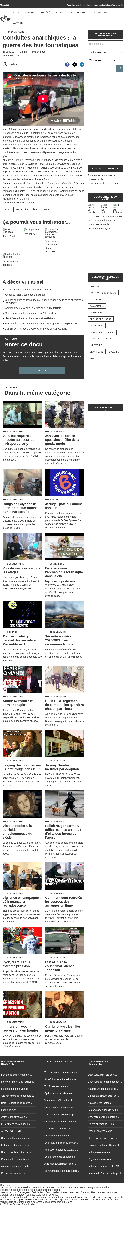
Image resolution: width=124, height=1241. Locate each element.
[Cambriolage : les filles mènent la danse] (64, 1005)
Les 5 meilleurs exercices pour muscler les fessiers (60, 1115)
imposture (96, 345)
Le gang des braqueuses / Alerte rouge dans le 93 (22, 767)
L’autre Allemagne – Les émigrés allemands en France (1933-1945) (104, 1124)
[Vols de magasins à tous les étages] (22, 547)
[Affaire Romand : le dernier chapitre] (22, 679)
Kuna (93, 358)
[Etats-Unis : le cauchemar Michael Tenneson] (64, 940)
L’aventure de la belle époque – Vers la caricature (105, 1082)
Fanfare (109, 339)
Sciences (60, 12)
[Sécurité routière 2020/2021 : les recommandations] (64, 615)
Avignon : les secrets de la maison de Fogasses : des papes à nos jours (15, 1166)
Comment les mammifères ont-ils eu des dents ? (17, 1159)
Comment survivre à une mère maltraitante (104, 1138)
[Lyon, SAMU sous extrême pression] (22, 940)
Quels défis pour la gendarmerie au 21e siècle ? (30, 313)
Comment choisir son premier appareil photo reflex (60, 1122)
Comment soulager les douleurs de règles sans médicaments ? (61, 1171)
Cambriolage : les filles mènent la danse (63, 1028)
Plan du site (28, 1204)
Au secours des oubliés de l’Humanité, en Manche (102, 1089)
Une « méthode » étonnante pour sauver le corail (16, 1138)
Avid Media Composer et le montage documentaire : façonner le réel (58, 1164)
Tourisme (49, 210)
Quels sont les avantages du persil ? (59, 1157)
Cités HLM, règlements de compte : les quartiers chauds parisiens (64, 705)
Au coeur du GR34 (11, 1131)
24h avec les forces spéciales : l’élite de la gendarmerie (62, 440)
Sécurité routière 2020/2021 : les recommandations (59, 640)
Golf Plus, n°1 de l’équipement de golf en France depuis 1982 (60, 1143)
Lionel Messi (97, 313)
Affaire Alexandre (100, 319)
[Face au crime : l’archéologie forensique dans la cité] (64, 547)
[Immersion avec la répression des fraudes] (22, 1005)
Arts (16, 12)
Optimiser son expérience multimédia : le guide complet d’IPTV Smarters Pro (60, 1093)
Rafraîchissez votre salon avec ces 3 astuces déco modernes (60, 1079)
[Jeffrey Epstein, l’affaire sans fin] (64, 482)
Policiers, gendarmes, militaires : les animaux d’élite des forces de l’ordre (63, 831)
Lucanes (114, 352)
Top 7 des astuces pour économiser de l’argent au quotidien (58, 1086)
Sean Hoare (96, 352)
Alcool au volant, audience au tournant (25, 294)
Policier (15, 55)
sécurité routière (26, 210)
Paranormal (101, 12)
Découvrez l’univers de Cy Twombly (102, 1075)
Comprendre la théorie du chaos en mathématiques (61, 1108)
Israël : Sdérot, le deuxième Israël (15, 1103)
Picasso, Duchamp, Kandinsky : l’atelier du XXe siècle (105, 1145)
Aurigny (94, 286)
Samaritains (97, 306)
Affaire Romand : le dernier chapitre (18, 703)
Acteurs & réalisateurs (99, 1103)
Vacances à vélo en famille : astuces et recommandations (59, 1101)
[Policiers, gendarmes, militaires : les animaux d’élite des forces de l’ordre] (64, 804)
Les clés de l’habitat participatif (104, 1173)
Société (45, 12)
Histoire (29, 12)
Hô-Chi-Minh (96, 326)
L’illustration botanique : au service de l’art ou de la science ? (105, 1096)
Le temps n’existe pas (99, 1152)
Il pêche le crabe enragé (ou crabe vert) (16, 1075)
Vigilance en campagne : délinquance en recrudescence (22, 901)
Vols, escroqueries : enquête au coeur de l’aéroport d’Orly (18, 440)
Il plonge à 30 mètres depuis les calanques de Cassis (18, 1145)
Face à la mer (8, 1110)
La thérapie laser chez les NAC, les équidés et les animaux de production (105, 1166)
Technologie (79, 12)
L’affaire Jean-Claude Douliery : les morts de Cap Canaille (36, 328)
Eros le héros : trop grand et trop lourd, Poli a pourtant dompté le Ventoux (44, 323)
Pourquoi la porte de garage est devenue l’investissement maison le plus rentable (61, 1150)
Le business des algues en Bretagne (15, 1124)
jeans (111, 332)
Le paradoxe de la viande (14, 1089)
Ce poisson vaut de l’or (13, 1173)
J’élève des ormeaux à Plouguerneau (13, 1117)
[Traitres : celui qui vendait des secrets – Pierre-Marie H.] (22, 615)
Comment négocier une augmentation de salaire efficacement (57, 1136)
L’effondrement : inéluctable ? (103, 1117)
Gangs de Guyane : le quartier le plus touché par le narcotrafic (20, 508)
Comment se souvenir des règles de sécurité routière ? (34, 308)
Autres (18, 23)
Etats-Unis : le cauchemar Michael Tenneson (60, 966)
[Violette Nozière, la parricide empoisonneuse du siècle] (22, 804)
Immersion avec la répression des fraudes (21, 1028)
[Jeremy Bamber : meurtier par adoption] (64, 744)
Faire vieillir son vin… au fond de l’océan (17, 1082)
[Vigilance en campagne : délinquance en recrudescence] (22, 876)
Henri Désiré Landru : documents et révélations (30, 318)
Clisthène (96, 300)
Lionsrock (96, 332)
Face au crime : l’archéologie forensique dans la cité (64, 572)
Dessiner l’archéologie (100, 1131)
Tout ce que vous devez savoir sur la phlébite (60, 1072)
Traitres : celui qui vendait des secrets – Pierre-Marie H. (19, 640)
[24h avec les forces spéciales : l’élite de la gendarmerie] (64, 414)
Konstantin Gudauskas (103, 293)
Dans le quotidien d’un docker (17, 1152)
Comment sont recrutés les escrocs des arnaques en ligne (63, 901)
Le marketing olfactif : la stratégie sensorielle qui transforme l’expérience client (60, 1129)
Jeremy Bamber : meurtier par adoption (62, 767)
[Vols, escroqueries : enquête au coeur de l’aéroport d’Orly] (22, 414)
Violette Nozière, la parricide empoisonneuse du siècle (17, 831)
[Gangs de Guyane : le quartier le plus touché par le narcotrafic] (22, 482)
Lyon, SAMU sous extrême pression (16, 964)
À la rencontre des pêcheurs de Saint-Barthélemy (17, 1096)
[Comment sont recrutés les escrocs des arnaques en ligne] (64, 876)
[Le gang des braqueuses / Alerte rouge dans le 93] (22, 744)
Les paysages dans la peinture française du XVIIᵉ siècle (104, 1110)
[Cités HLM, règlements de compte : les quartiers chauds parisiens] (64, 679)
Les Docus (14, 1204)
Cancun (94, 339)
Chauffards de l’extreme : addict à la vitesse (28, 289)
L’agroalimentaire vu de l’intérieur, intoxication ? (100, 1159)
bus (7, 210)
